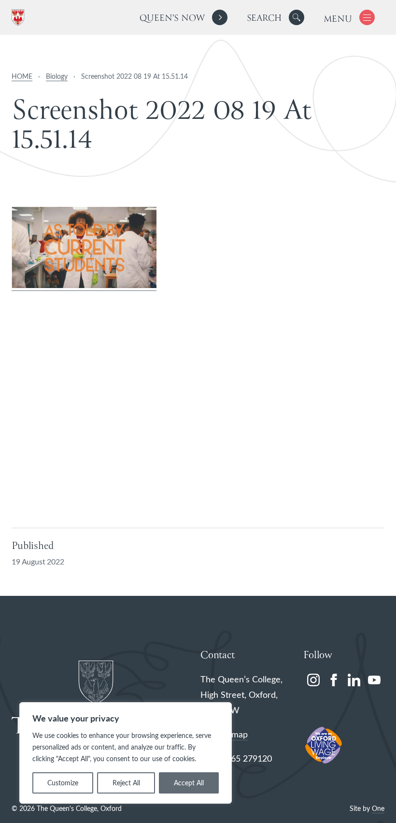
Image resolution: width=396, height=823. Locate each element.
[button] (296, 17)
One (378, 808)
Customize (62, 782)
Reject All (126, 782)
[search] (275, 17)
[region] (125, 753)
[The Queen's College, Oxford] (20, 17)
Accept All (189, 782)
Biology (57, 76)
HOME (22, 76)
